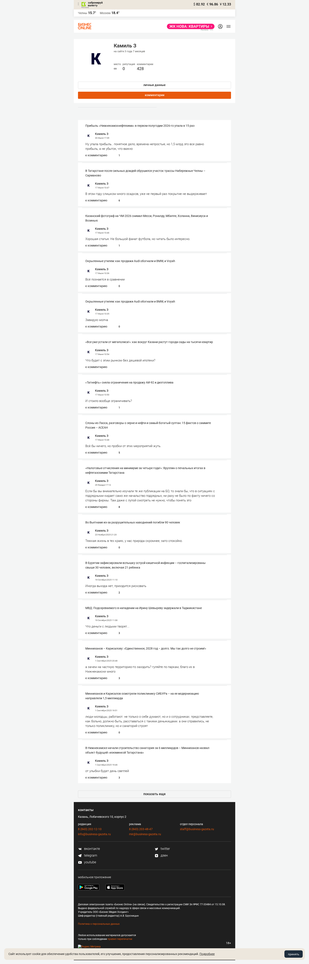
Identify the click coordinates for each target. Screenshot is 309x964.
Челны (82, 13)
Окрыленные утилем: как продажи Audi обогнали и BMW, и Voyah (130, 261)
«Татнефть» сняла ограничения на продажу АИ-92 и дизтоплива (129, 382)
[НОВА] (189, 26)
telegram (90, 855)
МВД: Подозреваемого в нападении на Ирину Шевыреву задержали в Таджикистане (143, 608)
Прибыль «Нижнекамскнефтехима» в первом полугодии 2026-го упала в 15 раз (139, 125)
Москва (105, 13)
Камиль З (101, 134)
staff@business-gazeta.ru (197, 829)
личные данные (154, 85)
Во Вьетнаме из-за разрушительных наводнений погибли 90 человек (132, 522)
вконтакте (91, 849)
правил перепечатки (120, 939)
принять (293, 954)
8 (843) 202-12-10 (90, 829)
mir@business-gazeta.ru (145, 834)
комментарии (154, 95)
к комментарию (96, 155)
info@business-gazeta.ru (94, 834)
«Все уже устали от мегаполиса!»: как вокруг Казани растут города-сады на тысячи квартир (149, 342)
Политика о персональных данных (99, 923)
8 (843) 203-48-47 (141, 829)
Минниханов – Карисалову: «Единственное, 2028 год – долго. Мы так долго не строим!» (145, 648)
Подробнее (207, 954)
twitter (165, 849)
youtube (89, 862)
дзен (164, 855)
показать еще (154, 794)
